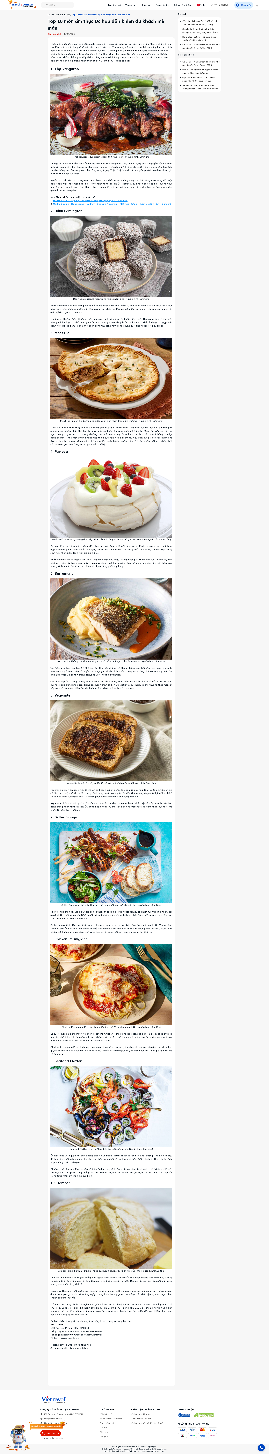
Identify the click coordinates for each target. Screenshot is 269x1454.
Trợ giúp (104, 1436)
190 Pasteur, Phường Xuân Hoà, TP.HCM (63, 1414)
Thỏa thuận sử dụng (141, 1418)
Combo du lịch (162, 5)
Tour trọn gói (114, 5)
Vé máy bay (131, 5)
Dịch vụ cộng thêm (182, 5)
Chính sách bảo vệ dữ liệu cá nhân (147, 1423)
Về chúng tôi (106, 1414)
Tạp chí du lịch (107, 1423)
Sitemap (104, 1432)
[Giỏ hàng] (256, 5)
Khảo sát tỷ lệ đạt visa (111, 1418)
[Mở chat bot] (18, 1436)
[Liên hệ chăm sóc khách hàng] (261, 1447)
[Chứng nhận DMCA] (203, 1415)
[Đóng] (64, 1420)
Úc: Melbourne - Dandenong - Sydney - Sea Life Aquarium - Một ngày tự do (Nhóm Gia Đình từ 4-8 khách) (112, 203)
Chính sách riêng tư (140, 1414)
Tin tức (103, 1427)
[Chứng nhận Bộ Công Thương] (184, 1415)
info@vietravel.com (53, 1418)
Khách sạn (146, 5)
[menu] (261, 5)
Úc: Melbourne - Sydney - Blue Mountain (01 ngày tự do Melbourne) (90, 200)
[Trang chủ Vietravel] (22, 5)
